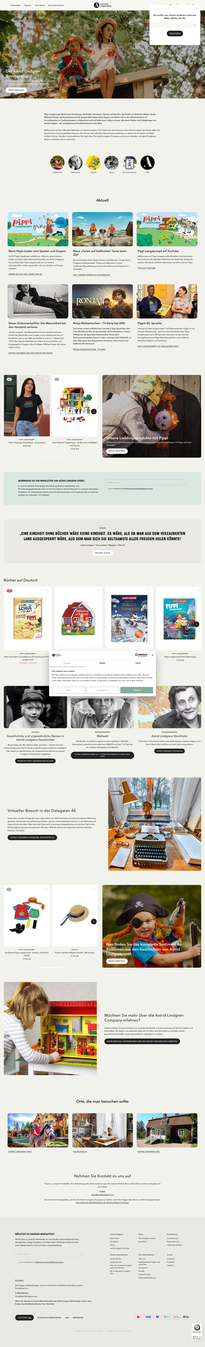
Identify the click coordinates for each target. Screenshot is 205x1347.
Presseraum (143, 1268)
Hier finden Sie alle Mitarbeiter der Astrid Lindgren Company (102, 1202)
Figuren (27, 5)
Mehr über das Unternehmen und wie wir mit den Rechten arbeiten (142, 1041)
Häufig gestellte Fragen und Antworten (149, 1263)
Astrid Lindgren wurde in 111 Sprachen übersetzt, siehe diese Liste (102, 755)
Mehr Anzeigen (117, 961)
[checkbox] (105, 488)
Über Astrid (40, 5)
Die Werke (114, 1242)
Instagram (171, 1259)
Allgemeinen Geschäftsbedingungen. (139, 488)
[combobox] (174, 25)
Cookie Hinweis (144, 1274)
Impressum (78, 1318)
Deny (68, 690)
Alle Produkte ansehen (147, 1238)
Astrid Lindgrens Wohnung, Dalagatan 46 (32, 837)
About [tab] (138, 663)
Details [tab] (102, 663)
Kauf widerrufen (173, 1242)
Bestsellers (143, 1242)
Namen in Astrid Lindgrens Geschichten (35, 761)
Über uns (142, 1259)
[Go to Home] (102, 5)
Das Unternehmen (56, 5)
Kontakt (141, 1271)
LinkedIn (170, 1265)
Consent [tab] (67, 663)
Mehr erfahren (117, 451)
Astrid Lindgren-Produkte (119, 1248)
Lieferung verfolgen (174, 1245)
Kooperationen (115, 1262)
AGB (67, 1318)
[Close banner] (152, 655)
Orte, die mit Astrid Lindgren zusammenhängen (121, 1266)
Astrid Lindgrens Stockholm (169, 751)
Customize (101, 690)
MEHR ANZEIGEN (16, 90)
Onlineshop (15, 5)
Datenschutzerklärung (147, 1278)
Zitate (112, 1245)
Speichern (175, 33)
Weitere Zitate (102, 553)
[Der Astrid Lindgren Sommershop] (102, 54)
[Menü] (201, 1324)
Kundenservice (172, 1238)
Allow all (136, 690)
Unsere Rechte (115, 1259)
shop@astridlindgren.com (102, 1194)
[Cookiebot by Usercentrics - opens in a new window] (136, 655)
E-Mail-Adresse (21, 1293)
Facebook (171, 1262)
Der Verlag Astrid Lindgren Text (120, 1272)
